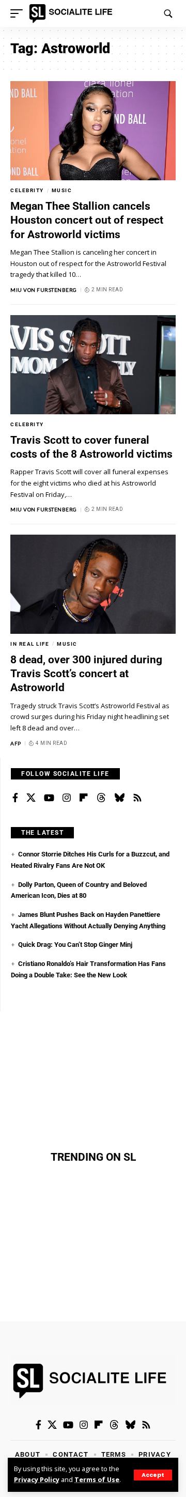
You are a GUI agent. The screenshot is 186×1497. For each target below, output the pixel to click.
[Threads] (101, 798)
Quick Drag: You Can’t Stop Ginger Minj (75, 944)
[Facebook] (15, 798)
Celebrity (27, 190)
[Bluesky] (119, 798)
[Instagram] (66, 798)
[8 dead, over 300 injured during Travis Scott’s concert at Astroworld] (93, 584)
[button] (153, 1475)
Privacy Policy (36, 1479)
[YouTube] (49, 798)
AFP (15, 743)
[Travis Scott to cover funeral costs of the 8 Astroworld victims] (93, 364)
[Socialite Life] (72, 13)
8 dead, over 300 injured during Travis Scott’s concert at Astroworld (86, 673)
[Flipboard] (84, 798)
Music (62, 190)
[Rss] (137, 798)
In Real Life (29, 644)
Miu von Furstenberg (43, 290)
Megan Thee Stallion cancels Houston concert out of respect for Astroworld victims (86, 220)
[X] (31, 798)
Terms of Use (96, 1479)
